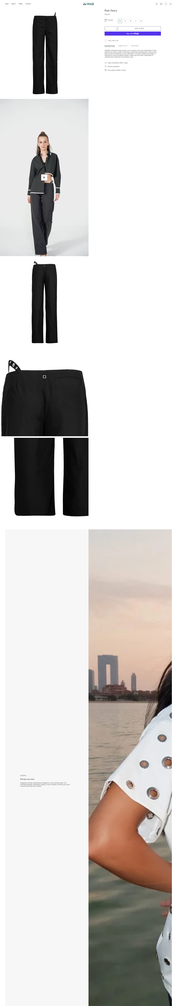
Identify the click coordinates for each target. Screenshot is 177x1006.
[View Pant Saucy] (44, 177)
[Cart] (170, 4)
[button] (7, 4)
